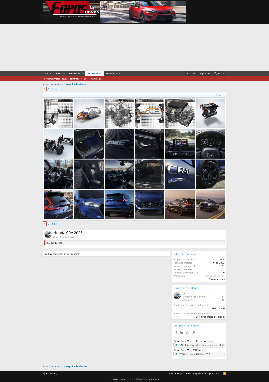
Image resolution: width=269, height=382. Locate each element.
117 (222, 296)
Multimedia (94, 73)
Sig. (54, 89)
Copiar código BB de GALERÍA (187, 350)
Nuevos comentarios (72, 78)
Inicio (48, 73)
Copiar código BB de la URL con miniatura (192, 341)
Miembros (111, 73)
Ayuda (211, 373)
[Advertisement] (134, 47)
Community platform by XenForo (134, 379)
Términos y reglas (176, 373)
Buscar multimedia (92, 78)
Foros (59, 73)
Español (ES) (51, 373)
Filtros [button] (219, 95)
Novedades (75, 73)
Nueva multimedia (51, 78)
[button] (64, 73)
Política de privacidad (196, 373)
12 (223, 299)
